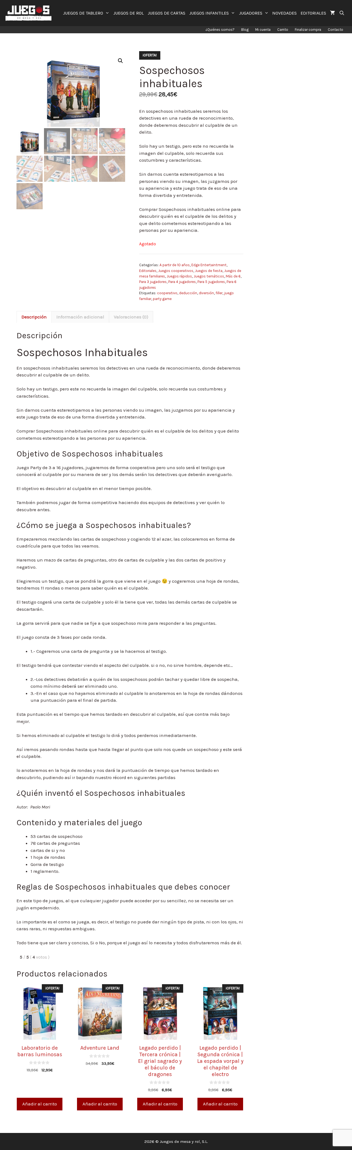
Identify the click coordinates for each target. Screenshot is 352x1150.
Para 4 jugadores (182, 282)
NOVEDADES (284, 13)
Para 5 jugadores (211, 282)
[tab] (34, 317)
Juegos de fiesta (208, 271)
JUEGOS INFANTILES (209, 13)
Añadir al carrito (39, 1104)
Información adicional (80, 317)
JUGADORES (250, 13)
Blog (245, 29)
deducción (188, 293)
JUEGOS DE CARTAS (166, 13)
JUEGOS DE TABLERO (83, 13)
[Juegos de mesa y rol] (30, 13)
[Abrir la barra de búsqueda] (341, 13)
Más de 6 (233, 276)
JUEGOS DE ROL (128, 13)
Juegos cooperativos (175, 271)
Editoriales (147, 271)
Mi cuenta (263, 29)
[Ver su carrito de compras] (332, 13)
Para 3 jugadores (153, 282)
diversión (206, 293)
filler (219, 293)
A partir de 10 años (175, 265)
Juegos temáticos (209, 276)
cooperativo (167, 293)
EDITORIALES (313, 13)
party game (162, 299)
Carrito (282, 29)
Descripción (34, 317)
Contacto (335, 29)
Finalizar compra (308, 29)
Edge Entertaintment (209, 265)
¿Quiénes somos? (220, 29)
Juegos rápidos (179, 276)
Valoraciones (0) (131, 317)
